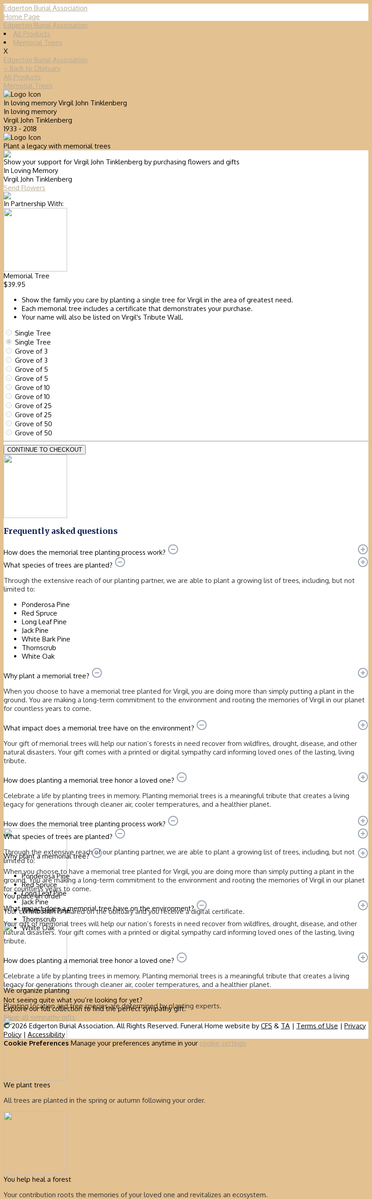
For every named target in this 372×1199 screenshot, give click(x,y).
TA (285, 1025)
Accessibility (46, 1034)
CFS (266, 1025)
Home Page (22, 16)
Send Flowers (24, 187)
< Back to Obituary (32, 68)
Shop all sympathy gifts (39, 1017)
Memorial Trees (37, 42)
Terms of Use (317, 1025)
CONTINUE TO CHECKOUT (44, 449)
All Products (31, 34)
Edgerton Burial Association (46, 25)
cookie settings (223, 1043)
